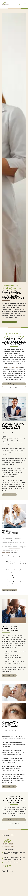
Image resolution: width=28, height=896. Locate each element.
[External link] (8, 843)
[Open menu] (25, 3)
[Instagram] (6, 866)
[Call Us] (22, 4)
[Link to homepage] (5, 4)
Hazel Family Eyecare (13, 367)
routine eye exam (14, 548)
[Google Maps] (10, 866)
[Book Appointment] (20, 4)
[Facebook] (3, 866)
